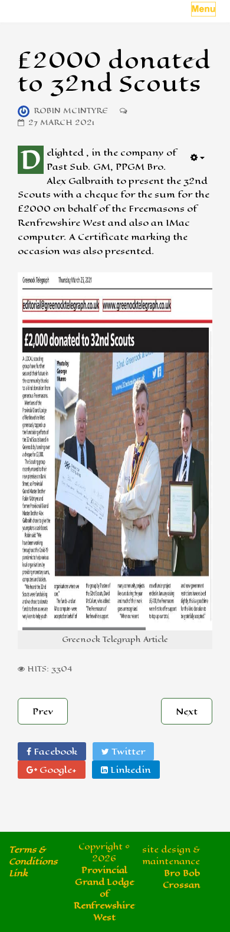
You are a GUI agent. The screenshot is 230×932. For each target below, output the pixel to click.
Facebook (54, 751)
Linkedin (129, 769)
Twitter (127, 751)
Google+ (57, 769)
